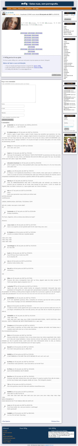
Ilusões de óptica (68, 63)
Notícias (66, 71)
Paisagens (66, 72)
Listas (65, 67)
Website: (4, 112)
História (66, 60)
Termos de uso (7, 440)
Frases (14, 8)
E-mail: (3, 108)
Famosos (66, 54)
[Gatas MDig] (24, 3)
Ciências (66, 51)
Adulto (18, 14)
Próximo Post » (55, 421)
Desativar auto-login (70, 130)
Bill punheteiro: (67, 109)
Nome (3, 104)
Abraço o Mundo (68, 34)
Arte (65, 44)
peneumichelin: (67, 97)
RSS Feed (35, 8)
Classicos (66, 49)
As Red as (66, 29)
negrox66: (66, 103)
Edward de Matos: (68, 107)
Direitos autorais (7, 432)
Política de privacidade (9, 438)
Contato (5, 431)
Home (9, 8)
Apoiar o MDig (37, 65)
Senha (66, 123)
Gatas (65, 58)
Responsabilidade (8, 436)
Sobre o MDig (6, 442)
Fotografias (66, 55)
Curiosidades (67, 52)
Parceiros (20, 8)
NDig (65, 28)
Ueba (65, 26)
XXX (65, 78)
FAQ (4, 434)
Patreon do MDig (38, 67)
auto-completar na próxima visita (11, 117)
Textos (65, 74)
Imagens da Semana (69, 66)
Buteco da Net (67, 32)
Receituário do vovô (69, 31)
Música (65, 69)
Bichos (65, 48)
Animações (66, 43)
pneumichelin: (67, 90)
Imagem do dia (67, 64)
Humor (65, 61)
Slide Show (28, 8)
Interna (71, 12)
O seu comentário (15, 83)
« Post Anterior (6, 421)
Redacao (10, 14)
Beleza (65, 46)
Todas (65, 41)
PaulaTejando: (67, 98)
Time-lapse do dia (68, 75)
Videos (65, 77)
